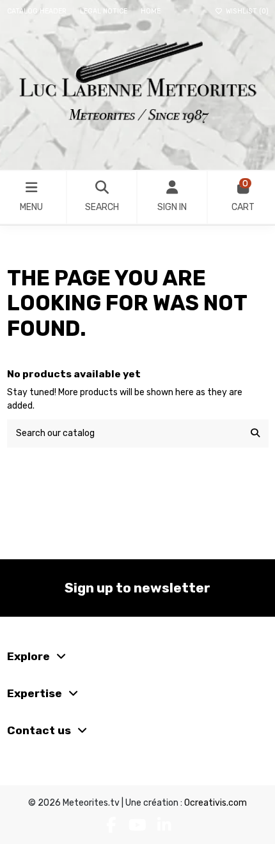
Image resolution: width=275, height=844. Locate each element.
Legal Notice (104, 11)
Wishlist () (246, 11)
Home (151, 11)
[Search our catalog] (255, 433)
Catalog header (37, 11)
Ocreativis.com (215, 802)
